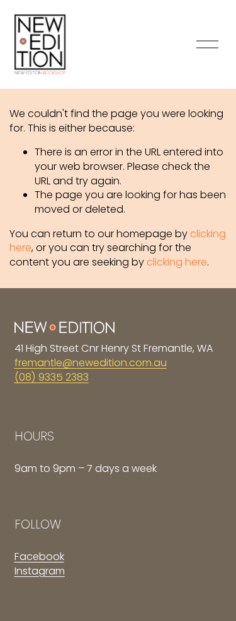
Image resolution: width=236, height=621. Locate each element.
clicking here (177, 262)
